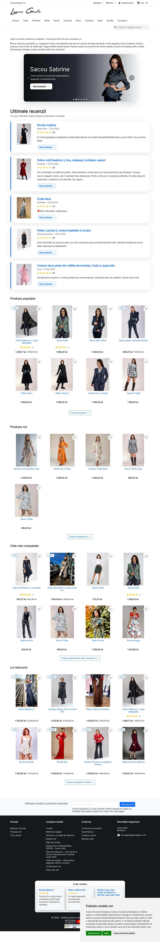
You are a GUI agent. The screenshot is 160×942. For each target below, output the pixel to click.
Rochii (57, 20)
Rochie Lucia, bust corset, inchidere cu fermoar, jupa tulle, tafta (108, 892)
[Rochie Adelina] (24, 134)
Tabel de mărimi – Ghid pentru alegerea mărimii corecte (60, 861)
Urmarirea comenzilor (92, 828)
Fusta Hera (44, 198)
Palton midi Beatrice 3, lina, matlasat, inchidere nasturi (71, 160)
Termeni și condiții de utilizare (60, 835)
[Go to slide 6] (86, 99)
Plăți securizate (53, 842)
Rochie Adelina (46, 125)
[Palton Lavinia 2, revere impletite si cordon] (24, 239)
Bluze (78, 20)
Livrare (49, 828)
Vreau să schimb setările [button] (124, 933)
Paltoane (36, 20)
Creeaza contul (89, 835)
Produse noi (16, 832)
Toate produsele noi (80, 536)
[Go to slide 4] (81, 99)
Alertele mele (88, 839)
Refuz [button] (106, 933)
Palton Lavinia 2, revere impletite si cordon (64, 230)
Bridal (47, 20)
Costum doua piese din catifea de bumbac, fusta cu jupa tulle (76, 265)
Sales (100, 20)
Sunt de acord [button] (94, 933)
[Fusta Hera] (24, 208)
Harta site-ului (52, 870)
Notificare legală (53, 832)
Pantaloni (89, 20)
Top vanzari (15, 835)
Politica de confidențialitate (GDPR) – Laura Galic (58, 847)
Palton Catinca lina (77, 890)
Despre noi (51, 839)
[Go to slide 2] (76, 99)
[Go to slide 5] (83, 99)
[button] (125, 3)
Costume (68, 20)
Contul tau (86, 822)
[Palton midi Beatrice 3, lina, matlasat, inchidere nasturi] (24, 169)
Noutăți (110, 20)
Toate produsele (80, 412)
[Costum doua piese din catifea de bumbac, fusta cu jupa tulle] (24, 274)
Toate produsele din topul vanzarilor (80, 658)
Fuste (25, 20)
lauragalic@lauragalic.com (133, 835)
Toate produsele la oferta (80, 782)
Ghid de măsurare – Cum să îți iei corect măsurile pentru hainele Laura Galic (61, 854)
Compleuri (122, 20)
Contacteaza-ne (17, 3)
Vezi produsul (41, 86)
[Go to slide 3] (79, 99)
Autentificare (87, 832)
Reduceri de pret (18, 828)
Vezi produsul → (46, 147)
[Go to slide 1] (73, 99)
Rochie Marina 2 (46, 890)
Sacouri (15, 20)
